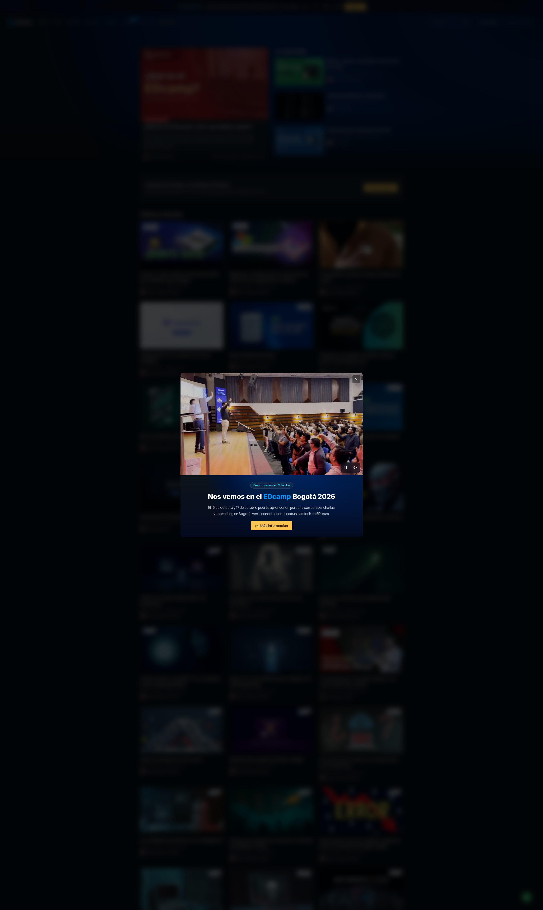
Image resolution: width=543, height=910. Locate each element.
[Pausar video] (345, 467)
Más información (274, 525)
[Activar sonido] (355, 467)
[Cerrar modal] (356, 379)
